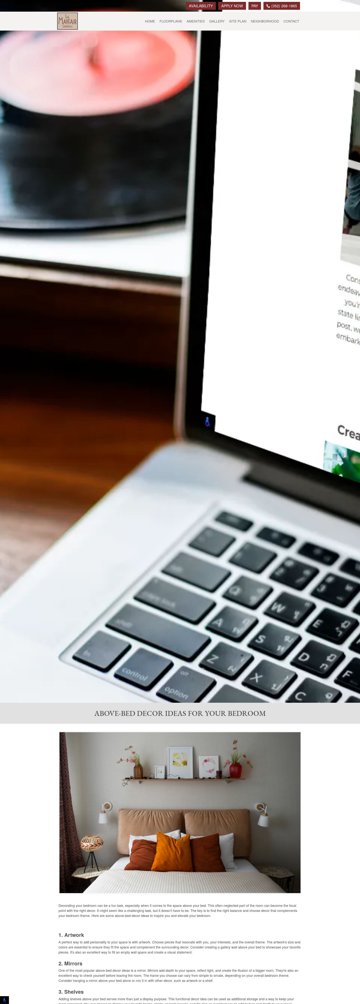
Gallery (217, 21)
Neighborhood (265, 21)
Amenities (196, 21)
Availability (201, 5)
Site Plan (237, 21)
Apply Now (232, 5)
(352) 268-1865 (283, 5)
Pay (254, 5)
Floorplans (171, 21)
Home (150, 21)
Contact (291, 21)
